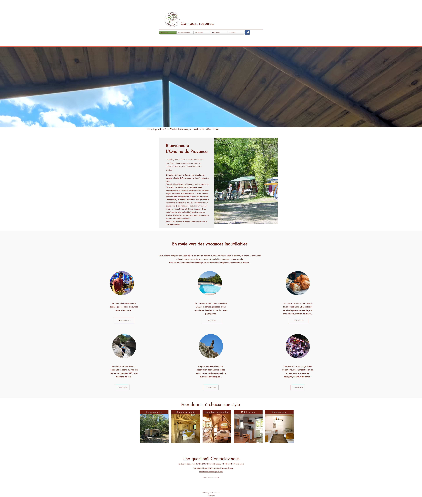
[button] (185, 32)
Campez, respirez (197, 23)
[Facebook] (247, 32)
